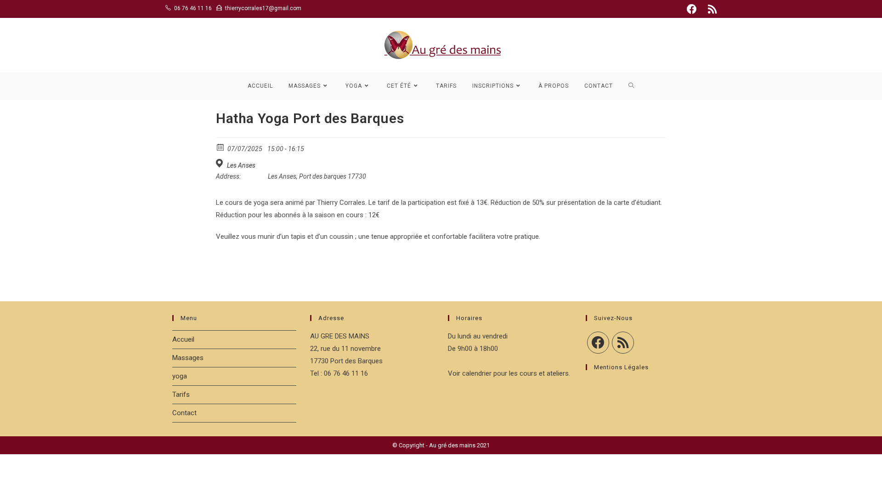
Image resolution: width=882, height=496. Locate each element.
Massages (188, 358)
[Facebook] (598, 343)
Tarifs (181, 394)
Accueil (183, 339)
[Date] (221, 146)
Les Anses (241, 165)
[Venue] (221, 163)
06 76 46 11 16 (193, 8)
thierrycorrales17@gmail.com (263, 8)
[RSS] (623, 343)
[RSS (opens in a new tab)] (711, 9)
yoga (179, 376)
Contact (184, 413)
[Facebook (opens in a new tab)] (692, 9)
